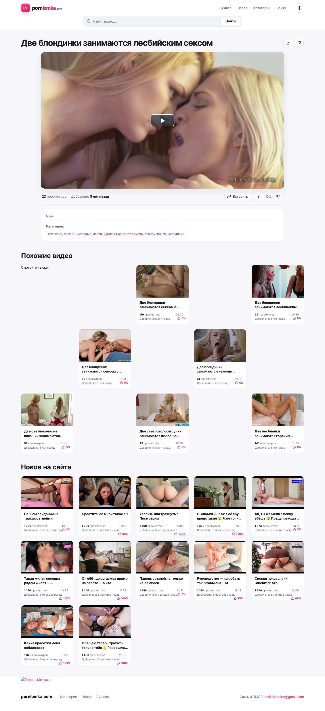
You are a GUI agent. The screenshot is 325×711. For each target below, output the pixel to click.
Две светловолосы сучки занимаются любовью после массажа (161, 433)
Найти (231, 21)
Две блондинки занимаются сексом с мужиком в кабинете (158, 305)
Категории (261, 8)
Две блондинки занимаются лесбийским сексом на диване (276, 305)
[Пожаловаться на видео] (299, 42)
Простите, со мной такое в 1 (105, 514)
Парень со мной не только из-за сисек (161, 580)
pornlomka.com (36, 696)
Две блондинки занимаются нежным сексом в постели (215, 369)
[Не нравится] (278, 196)
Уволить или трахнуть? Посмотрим (159, 516)
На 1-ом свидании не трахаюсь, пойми (41, 516)
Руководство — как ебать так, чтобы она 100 (218, 580)
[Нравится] (259, 196)
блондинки (153, 234)
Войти (281, 8)
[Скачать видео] (287, 42)
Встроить (240, 196)
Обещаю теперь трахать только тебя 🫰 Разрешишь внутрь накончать (104, 645)
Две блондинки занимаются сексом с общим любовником (100, 369)
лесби (97, 234)
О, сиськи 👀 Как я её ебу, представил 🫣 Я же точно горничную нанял (219, 516)
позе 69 (70, 234)
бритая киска (133, 234)
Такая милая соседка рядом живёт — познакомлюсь (42, 580)
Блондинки (176, 234)
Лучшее (225, 8)
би (164, 234)
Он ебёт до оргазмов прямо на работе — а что (105, 580)
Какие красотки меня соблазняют (42, 645)
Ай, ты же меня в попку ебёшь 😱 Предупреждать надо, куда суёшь (276, 516)
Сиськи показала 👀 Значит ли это (271, 580)
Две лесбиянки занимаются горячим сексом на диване (272, 433)
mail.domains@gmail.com (284, 697)
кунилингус (112, 234)
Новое (242, 8)
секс (58, 234)
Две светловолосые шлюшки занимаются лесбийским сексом (42, 433)
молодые (84, 234)
